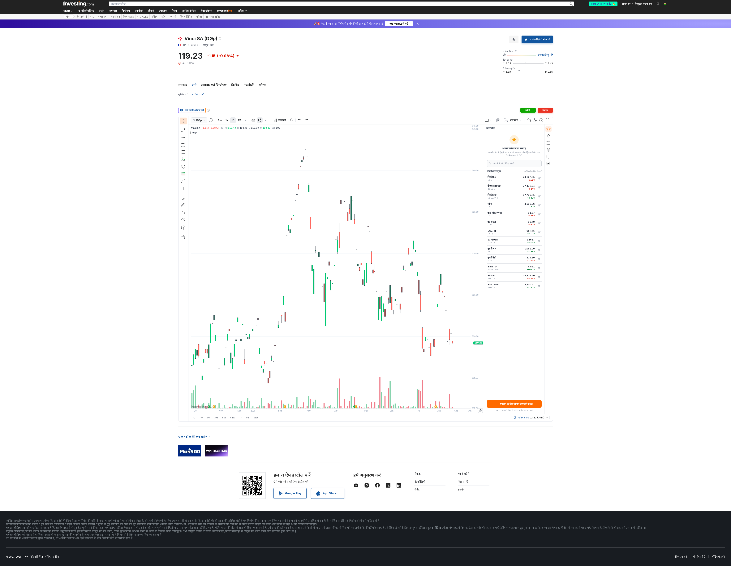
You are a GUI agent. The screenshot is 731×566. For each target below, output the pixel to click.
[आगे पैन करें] (341, 403)
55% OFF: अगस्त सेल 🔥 (603, 3)
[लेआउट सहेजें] (498, 120)
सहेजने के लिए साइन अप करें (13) (516, 403)
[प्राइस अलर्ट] (291, 120)
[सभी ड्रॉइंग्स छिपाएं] (183, 219)
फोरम (262, 85)
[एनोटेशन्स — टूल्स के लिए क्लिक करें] (183, 188)
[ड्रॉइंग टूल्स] (189, 268)
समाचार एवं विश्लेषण (214, 85)
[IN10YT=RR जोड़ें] (539, 268)
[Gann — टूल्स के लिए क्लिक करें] (183, 159)
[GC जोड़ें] (539, 205)
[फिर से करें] (306, 120)
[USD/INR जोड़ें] (539, 232)
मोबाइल (418, 473)
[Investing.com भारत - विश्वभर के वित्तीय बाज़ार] (78, 3)
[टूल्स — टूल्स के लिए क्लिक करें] (183, 181)
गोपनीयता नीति (699, 556)
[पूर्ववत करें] (300, 120)
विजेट (416, 489)
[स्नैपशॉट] (528, 120)
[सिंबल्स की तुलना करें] (211, 120)
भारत (92, 16)
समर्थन (461, 489)
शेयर (68, 16)
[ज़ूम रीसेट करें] (346, 403)
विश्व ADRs (128, 16)
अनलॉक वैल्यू (543, 55)
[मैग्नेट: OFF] (183, 197)
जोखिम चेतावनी (718, 556)
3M (216, 417)
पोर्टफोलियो (419, 481)
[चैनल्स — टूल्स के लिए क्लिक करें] (183, 137)
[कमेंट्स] (548, 156)
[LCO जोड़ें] (539, 223)
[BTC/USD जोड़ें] (539, 277)
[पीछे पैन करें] (336, 403)
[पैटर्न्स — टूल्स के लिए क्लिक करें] (183, 166)
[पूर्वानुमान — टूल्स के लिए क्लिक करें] (183, 174)
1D (233, 120)
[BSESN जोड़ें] (539, 187)
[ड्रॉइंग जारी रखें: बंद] (183, 205)
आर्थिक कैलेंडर (189, 10)
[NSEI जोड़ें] (539, 178)
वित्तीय (235, 85)
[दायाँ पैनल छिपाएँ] (483, 269)
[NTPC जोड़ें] (539, 259)
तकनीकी (249, 85)
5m (220, 120)
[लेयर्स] (183, 227)
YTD (232, 417)
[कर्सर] (183, 121)
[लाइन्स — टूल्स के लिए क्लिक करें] (183, 130)
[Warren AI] (548, 163)
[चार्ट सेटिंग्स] (541, 120)
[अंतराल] (245, 120)
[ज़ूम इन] (331, 403)
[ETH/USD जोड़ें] (539, 286)
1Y (240, 417)
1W (201, 417)
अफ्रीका (199, 16)
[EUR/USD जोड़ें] (539, 241)
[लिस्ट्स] (548, 143)
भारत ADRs (142, 16)
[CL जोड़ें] (539, 214)
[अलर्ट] (548, 136)
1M (239, 120)
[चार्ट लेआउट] (488, 120)
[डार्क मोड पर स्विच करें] (535, 120)
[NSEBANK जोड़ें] (539, 196)
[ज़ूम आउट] (325, 403)
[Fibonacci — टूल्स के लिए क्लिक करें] (183, 152)
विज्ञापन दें (463, 481)
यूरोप (163, 16)
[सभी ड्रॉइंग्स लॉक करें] (183, 212)
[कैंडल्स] (260, 120)
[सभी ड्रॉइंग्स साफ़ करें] (183, 237)
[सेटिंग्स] (480, 410)
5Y (247, 417)
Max (256, 417)
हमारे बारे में (464, 473)
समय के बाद (115, 16)
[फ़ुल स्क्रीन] (547, 120)
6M (224, 417)
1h (227, 120)
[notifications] (658, 3)
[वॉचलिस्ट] (548, 129)
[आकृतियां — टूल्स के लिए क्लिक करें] (183, 144)
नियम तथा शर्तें (681, 556)
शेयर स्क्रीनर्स (206, 10)
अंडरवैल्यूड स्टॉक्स (212, 16)
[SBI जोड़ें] (539, 250)
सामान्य (182, 85)
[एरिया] (253, 120)
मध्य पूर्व (172, 16)
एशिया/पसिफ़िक (185, 16)
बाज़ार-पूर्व (102, 16)
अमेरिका (154, 16)
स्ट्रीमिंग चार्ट (183, 94)
